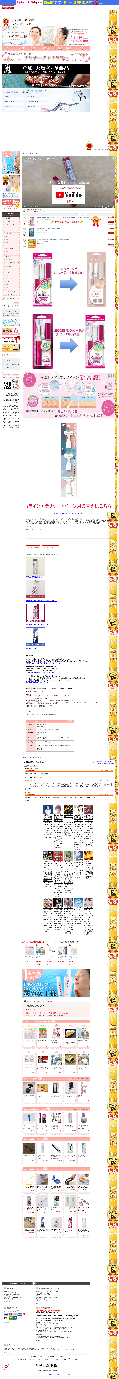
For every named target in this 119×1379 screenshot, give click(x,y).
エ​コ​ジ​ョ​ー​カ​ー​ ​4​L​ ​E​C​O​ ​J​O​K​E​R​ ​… (73, 958)
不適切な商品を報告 (52, 554)
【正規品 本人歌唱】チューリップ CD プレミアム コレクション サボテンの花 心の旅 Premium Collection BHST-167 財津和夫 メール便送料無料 (68, 824)
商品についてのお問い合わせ (36, 554)
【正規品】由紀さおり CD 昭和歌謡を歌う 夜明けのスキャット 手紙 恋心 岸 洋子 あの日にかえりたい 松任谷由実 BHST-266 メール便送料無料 (58, 917)
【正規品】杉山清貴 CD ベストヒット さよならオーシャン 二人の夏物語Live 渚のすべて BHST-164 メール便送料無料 (88, 869)
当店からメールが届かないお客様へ (32, 757)
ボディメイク (35, 153)
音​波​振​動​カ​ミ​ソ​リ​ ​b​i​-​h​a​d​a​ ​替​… (29, 958)
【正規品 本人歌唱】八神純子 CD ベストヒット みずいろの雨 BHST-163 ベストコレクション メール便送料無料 (78, 868)
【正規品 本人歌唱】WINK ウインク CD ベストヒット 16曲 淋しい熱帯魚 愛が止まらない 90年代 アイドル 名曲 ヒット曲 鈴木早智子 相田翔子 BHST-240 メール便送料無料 (68, 919)
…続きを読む (94, 786)
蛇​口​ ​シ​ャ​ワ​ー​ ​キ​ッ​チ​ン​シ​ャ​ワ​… (40, 958)
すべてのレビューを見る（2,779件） (104, 762)
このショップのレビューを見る (105, 763)
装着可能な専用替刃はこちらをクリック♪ (40, 672)
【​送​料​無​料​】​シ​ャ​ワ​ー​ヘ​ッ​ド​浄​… (51, 958)
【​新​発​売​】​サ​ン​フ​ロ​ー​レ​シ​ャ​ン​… (62, 958)
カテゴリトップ (26, 153)
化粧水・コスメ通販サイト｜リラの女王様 (59, 1374)
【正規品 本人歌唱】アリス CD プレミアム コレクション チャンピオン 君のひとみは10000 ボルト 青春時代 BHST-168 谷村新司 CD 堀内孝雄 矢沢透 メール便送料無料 (48, 873)
